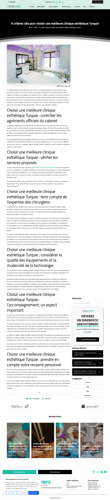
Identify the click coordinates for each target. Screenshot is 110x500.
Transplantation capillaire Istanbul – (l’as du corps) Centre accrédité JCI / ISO (18, 447)
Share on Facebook (34, 399)
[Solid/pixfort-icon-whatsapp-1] (98, 471)
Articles (88, 382)
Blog (35, 27)
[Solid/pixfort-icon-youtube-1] (105, 471)
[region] (22, 486)
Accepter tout (33, 493)
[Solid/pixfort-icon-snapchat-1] (101, 471)
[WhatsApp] (62, 2)
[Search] (100, 303)
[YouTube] (53, 2)
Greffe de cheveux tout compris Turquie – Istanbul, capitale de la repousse (42, 447)
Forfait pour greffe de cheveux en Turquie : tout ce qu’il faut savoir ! (67, 447)
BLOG (30, 27)
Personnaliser (11, 493)
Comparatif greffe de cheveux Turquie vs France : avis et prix (91, 449)
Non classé (88, 395)
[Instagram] (56, 2)
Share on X (48, 399)
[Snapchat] (59, 2)
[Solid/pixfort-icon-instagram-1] (94, 471)
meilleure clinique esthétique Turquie (45, 167)
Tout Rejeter (23, 493)
